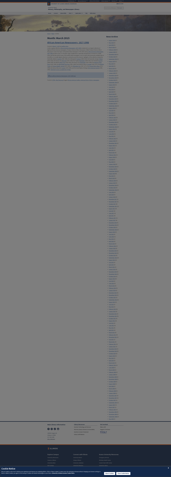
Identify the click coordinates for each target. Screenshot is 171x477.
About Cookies (109, 473)
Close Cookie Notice (123, 473)
